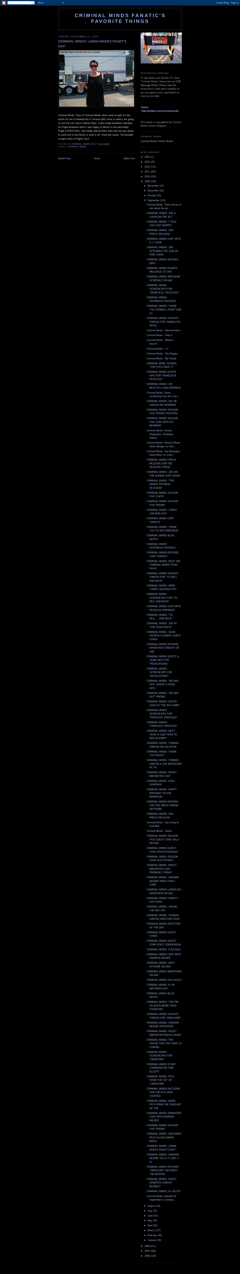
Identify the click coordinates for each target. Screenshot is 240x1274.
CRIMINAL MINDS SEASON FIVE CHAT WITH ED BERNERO (162, 422)
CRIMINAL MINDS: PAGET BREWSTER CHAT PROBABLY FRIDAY (162, 869)
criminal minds (77, 147)
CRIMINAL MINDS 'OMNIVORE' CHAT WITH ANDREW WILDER (164, 1117)
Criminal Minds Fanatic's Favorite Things (120, 18)
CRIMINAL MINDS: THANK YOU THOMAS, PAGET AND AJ (164, 310)
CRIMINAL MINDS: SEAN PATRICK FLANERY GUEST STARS (164, 636)
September (154, 200)
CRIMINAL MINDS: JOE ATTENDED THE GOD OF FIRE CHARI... (162, 251)
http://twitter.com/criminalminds (159, 111)
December (153, 185)
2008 (148, 1246)
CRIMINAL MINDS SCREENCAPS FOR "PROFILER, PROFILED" (162, 714)
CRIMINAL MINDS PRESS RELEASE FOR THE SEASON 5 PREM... (161, 463)
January (152, 1240)
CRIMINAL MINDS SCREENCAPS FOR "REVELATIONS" (159, 672)
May (150, 1220)
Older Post (129, 158)
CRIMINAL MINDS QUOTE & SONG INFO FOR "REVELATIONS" (163, 660)
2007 (148, 1251)
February (153, 1235)
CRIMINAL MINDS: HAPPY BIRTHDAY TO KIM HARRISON (162, 793)
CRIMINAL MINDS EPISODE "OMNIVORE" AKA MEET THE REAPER (163, 1170)
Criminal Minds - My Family (161, 358)
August (152, 1205)
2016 (148, 157)
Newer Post (64, 158)
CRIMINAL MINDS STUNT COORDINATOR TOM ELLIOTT (161, 1068)
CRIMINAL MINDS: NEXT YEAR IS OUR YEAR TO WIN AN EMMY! (162, 734)
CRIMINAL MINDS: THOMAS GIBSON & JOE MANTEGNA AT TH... (164, 764)
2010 (148, 176)
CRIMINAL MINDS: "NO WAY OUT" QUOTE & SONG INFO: (163, 684)
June (151, 1215)
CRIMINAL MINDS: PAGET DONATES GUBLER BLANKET (162, 1183)
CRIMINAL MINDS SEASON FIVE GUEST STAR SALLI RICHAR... (163, 839)
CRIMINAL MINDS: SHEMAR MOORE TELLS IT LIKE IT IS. (163, 1158)
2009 (148, 181)
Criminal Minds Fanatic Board (157, 141)
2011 (148, 171)
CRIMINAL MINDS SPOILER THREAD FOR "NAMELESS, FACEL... (164, 322)
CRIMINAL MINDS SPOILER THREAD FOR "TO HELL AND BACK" (162, 577)
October (152, 195)
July (150, 1210)
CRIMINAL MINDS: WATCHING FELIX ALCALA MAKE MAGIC (164, 1137)
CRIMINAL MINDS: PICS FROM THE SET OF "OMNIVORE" (160, 1080)
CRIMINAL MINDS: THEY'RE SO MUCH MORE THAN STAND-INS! (163, 1005)
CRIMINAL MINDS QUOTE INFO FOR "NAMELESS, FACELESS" (162, 375)
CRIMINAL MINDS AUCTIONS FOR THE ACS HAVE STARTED (163, 1092)
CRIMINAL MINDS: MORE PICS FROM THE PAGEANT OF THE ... (164, 1104)
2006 (148, 1255)
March (151, 1230)
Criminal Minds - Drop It (159, 335)
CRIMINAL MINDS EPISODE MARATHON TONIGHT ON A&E (163, 648)
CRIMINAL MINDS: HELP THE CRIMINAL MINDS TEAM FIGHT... (163, 565)
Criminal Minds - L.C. (158, 348)
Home (97, 158)
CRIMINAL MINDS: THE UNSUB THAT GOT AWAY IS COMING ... (164, 1043)
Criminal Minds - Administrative (163, 330)
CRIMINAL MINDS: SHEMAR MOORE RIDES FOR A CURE (163, 881)
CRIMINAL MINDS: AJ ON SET (164, 1191)
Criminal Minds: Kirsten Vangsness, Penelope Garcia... (160, 434)
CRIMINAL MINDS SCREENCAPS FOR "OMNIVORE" (159, 1056)
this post (161, 88)
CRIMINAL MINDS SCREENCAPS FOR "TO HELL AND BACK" (162, 598)
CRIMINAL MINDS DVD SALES (164, 980)
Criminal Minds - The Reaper (162, 353)
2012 (148, 166)
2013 (148, 161)
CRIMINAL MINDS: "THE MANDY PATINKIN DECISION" (160, 484)
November (153, 190)
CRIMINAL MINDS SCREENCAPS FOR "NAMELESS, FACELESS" (163, 289)
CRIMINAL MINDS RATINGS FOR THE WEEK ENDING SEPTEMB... (162, 805)
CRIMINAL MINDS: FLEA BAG (163, 949)
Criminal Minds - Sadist (159, 831)
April (150, 1225)
